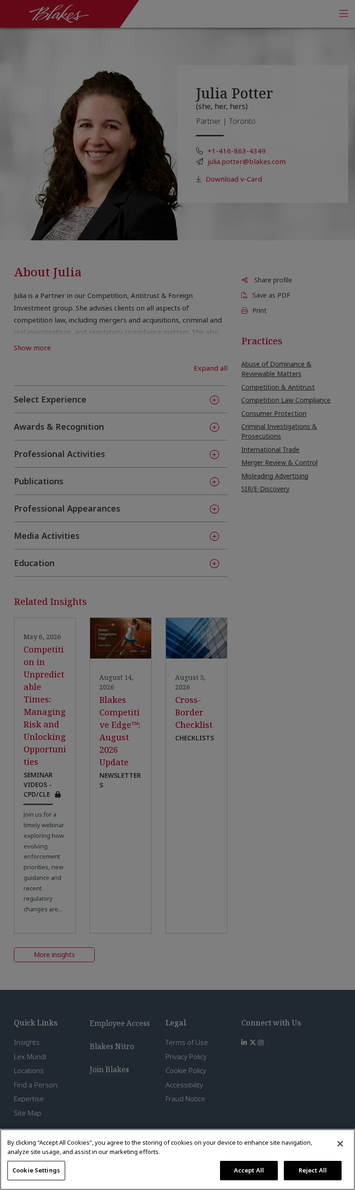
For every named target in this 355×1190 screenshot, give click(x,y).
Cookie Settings (36, 1170)
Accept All (249, 1170)
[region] (177, 1159)
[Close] (340, 1144)
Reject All (313, 1170)
